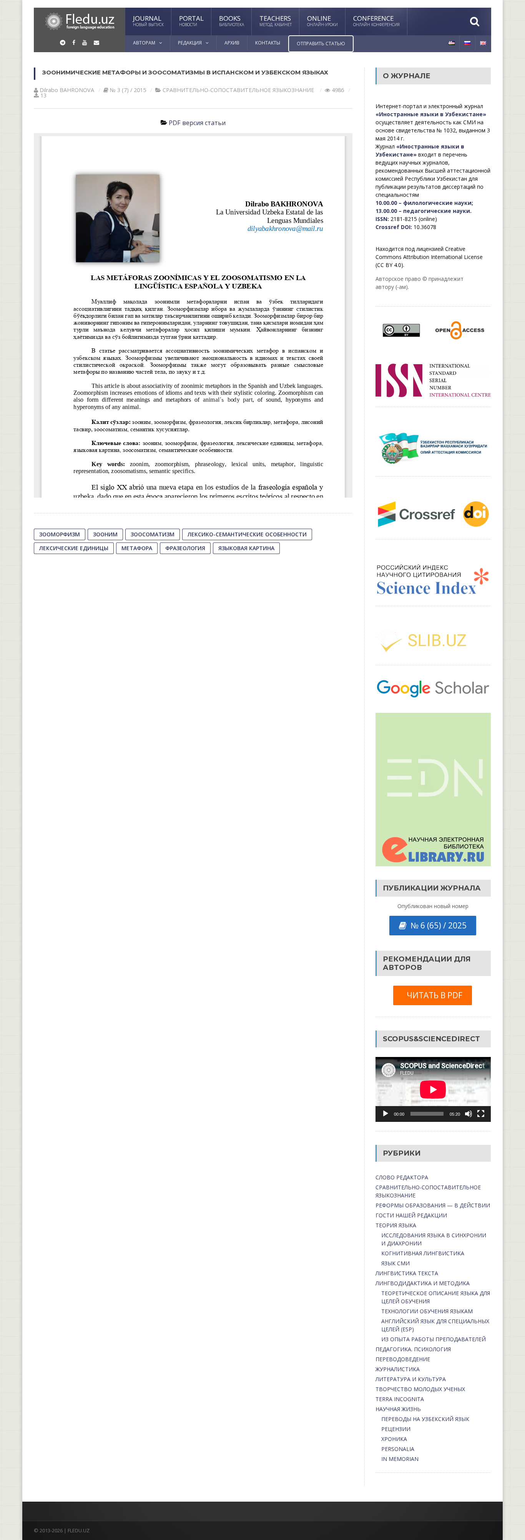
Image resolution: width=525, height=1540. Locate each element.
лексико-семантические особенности (247, 534)
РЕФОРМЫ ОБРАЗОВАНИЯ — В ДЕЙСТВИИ (432, 1205)
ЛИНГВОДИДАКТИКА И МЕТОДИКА (422, 1283)
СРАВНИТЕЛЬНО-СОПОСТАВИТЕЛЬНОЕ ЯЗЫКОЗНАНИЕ (238, 90)
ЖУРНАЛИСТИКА (397, 1369)
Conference (376, 20)
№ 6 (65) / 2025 (437, 925)
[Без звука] (468, 1114)
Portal (191, 20)
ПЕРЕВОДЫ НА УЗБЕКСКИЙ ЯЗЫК (425, 1419)
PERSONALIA (397, 1449)
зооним (105, 534)
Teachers (275, 20)
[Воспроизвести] (385, 1114)
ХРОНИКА (394, 1439)
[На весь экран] (481, 1114)
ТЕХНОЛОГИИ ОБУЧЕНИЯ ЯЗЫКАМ (427, 1311)
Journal (148, 20)
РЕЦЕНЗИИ (395, 1429)
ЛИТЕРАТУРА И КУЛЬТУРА (410, 1379)
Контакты (267, 43)
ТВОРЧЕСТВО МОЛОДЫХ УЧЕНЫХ (420, 1389)
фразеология (185, 548)
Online (322, 20)
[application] (433, 1089)
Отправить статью (321, 43)
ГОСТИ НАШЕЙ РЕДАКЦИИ (411, 1215)
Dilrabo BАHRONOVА (67, 90)
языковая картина (246, 548)
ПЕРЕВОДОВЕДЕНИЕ (402, 1359)
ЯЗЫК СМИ (395, 1263)
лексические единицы (73, 548)
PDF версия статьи (197, 123)
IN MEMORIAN (400, 1459)
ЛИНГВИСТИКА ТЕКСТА (406, 1273)
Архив (231, 43)
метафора (136, 548)
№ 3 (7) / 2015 (128, 90)
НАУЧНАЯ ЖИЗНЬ (398, 1409)
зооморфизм (59, 534)
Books (231, 20)
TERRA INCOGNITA (399, 1399)
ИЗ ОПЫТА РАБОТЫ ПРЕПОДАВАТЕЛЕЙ (433, 1339)
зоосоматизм (152, 534)
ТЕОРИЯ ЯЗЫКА (395, 1225)
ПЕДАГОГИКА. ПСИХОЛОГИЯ (413, 1349)
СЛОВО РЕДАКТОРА (401, 1177)
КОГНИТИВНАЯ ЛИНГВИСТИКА (422, 1253)
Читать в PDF (432, 995)
